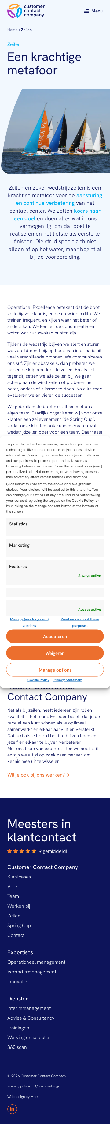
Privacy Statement (67, 680)
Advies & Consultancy (30, 1018)
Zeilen (13, 916)
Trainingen (18, 1028)
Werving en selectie (28, 1037)
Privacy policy (18, 1086)
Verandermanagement (31, 972)
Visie (12, 886)
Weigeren (55, 653)
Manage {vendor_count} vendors (29, 622)
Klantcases (19, 877)
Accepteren (55, 636)
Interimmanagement (29, 1008)
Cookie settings (47, 1086)
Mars (35, 1096)
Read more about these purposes (80, 622)
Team (13, 896)
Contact (15, 935)
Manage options (55, 670)
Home (12, 29)
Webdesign (16, 1096)
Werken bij (18, 906)
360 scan (17, 1047)
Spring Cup (19, 925)
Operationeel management (36, 962)
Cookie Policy (39, 680)
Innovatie (17, 981)
